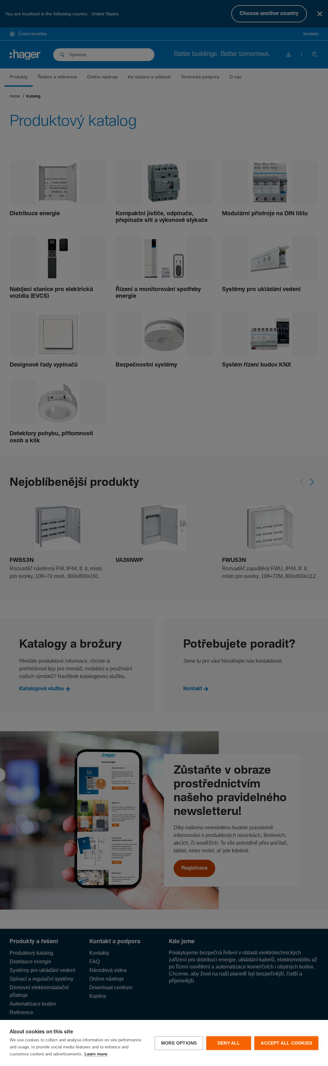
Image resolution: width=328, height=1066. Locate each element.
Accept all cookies (286, 1043)
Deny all (228, 1043)
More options (179, 1043)
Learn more (96, 1054)
